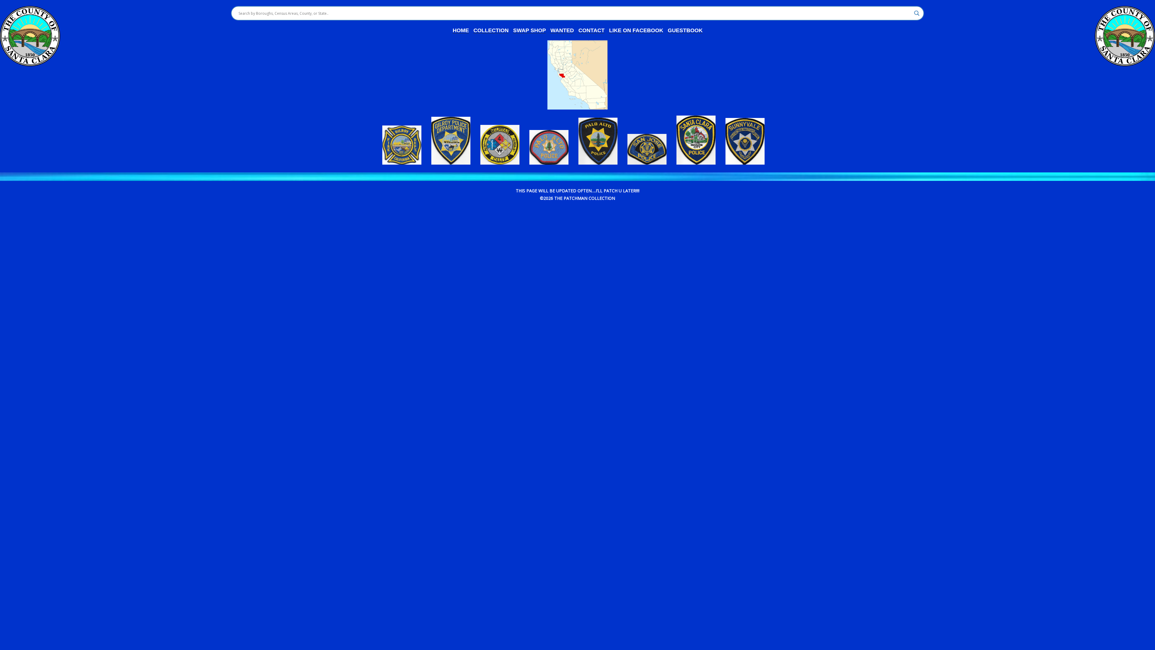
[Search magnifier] (917, 13)
